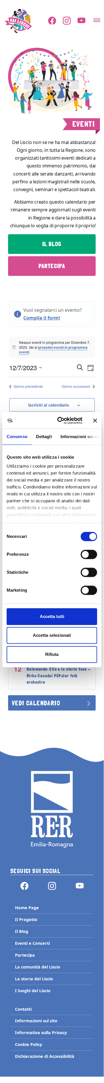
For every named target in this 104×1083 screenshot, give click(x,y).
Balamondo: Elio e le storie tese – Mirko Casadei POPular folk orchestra (58, 676)
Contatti (23, 1009)
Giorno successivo (76, 386)
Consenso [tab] (17, 436)
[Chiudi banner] (95, 420)
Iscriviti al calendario (48, 405)
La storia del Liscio (34, 978)
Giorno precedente (28, 386)
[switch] (89, 554)
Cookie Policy (28, 1044)
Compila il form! (41, 318)
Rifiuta (51, 654)
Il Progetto (26, 919)
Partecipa (52, 266)
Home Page (27, 907)
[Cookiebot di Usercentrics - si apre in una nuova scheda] (60, 420)
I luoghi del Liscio (32, 990)
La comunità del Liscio (37, 967)
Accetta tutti (52, 616)
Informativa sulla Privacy (41, 1032)
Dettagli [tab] (44, 436)
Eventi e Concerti (32, 943)
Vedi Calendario (36, 703)
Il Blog (52, 244)
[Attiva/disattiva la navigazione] (96, 18)
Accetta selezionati (52, 635)
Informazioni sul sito (36, 1020)
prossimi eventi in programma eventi (53, 350)
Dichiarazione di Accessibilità (44, 1056)
